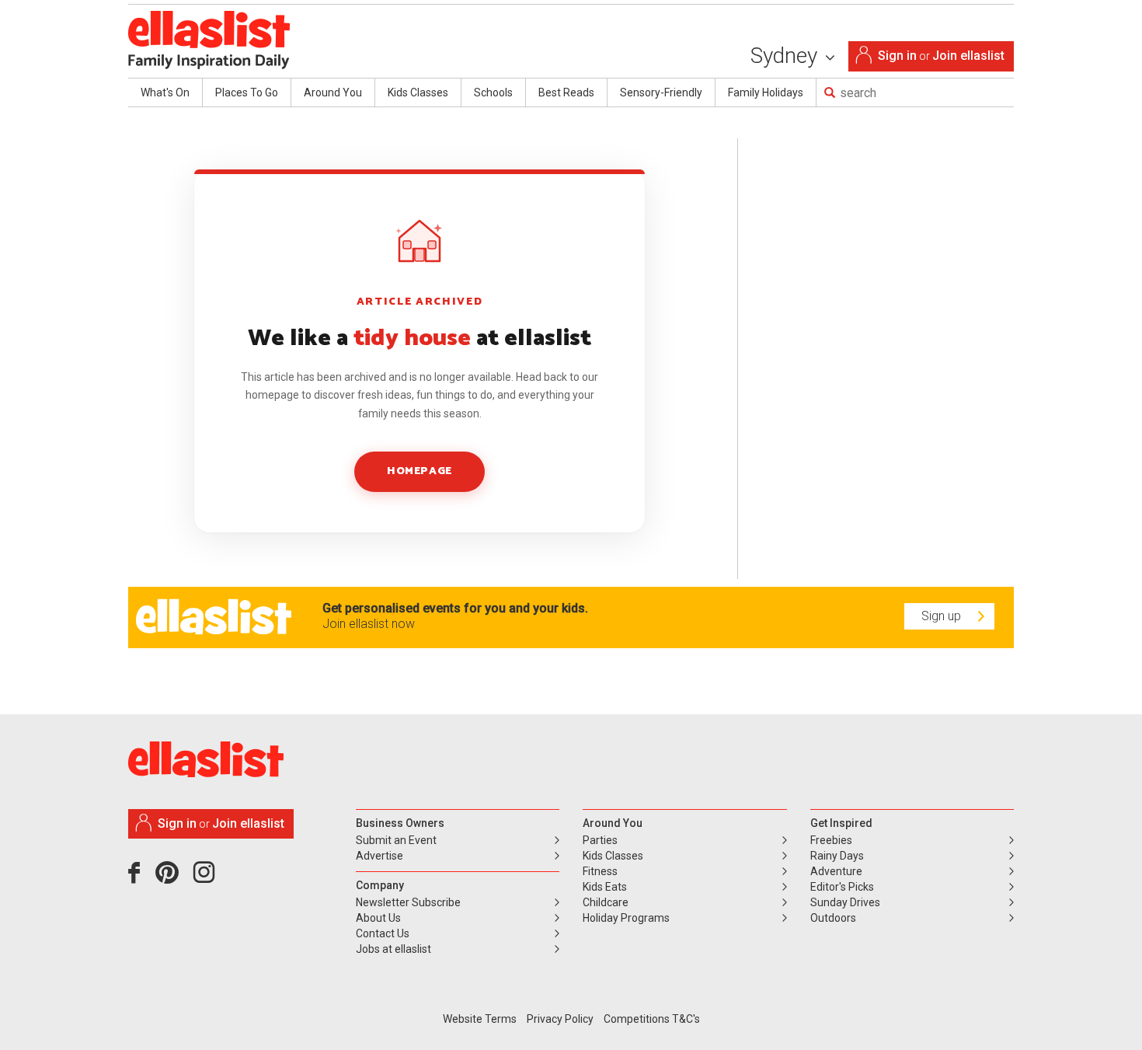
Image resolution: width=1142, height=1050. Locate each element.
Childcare (605, 902)
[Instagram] (206, 878)
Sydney (786, 55)
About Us (378, 918)
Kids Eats (605, 887)
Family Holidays (765, 92)
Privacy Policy (560, 1019)
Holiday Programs (626, 918)
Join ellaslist (968, 55)
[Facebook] (137, 878)
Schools (493, 92)
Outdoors (833, 918)
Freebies (831, 840)
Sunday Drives (845, 902)
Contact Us (382, 933)
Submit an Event (396, 840)
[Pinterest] (172, 878)
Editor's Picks (842, 887)
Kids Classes (418, 92)
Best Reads (566, 92)
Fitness (600, 871)
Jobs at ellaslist (393, 949)
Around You (333, 92)
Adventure (836, 871)
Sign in (897, 55)
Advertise (379, 855)
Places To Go (246, 92)
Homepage (419, 471)
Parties (600, 840)
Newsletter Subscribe (408, 902)
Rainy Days (837, 855)
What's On (165, 92)
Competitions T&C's (652, 1019)
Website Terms (480, 1019)
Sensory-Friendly (661, 92)
